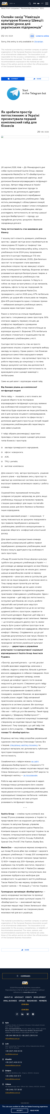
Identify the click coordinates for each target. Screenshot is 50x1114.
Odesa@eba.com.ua (12, 1092)
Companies (25, 976)
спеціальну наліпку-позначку (24, 745)
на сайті (35, 762)
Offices (22, 1001)
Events (28, 998)
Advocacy (19, 998)
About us (8, 998)
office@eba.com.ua (12, 1038)
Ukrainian (38, 42)
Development (40, 998)
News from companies (10, 8)
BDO (42, 8)
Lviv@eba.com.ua (11, 1054)
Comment (14, 79)
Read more (34, 1110)
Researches (32, 1001)
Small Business (10, 1001)
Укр (42, 3)
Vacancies (25, 1103)
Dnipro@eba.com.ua (12, 1079)
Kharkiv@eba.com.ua (12, 1065)
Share (39, 79)
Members (43, 1001)
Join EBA (25, 1005)
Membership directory (29, 8)
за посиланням (30, 775)
